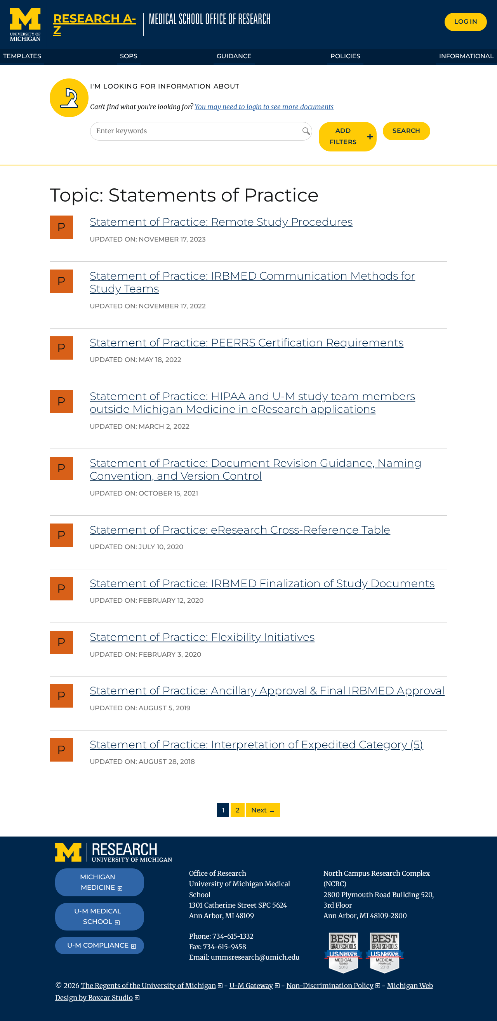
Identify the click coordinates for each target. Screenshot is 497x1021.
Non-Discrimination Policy (330, 985)
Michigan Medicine (97, 882)
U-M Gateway (251, 985)
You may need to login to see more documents (264, 107)
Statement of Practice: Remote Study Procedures (221, 221)
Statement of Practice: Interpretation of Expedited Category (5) (256, 744)
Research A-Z (94, 24)
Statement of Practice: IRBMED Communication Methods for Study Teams (252, 282)
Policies (345, 56)
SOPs (128, 56)
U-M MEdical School (97, 916)
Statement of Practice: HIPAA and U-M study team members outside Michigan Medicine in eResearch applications (252, 403)
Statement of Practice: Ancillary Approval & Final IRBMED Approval (267, 690)
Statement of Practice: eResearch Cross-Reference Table (240, 529)
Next (263, 810)
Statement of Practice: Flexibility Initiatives (202, 637)
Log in (465, 21)
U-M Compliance (98, 945)
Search (406, 130)
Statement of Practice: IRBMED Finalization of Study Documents (262, 583)
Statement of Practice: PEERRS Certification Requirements (246, 342)
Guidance (234, 56)
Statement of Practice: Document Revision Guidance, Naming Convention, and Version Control (256, 469)
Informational (466, 56)
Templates (22, 56)
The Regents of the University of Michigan (148, 985)
